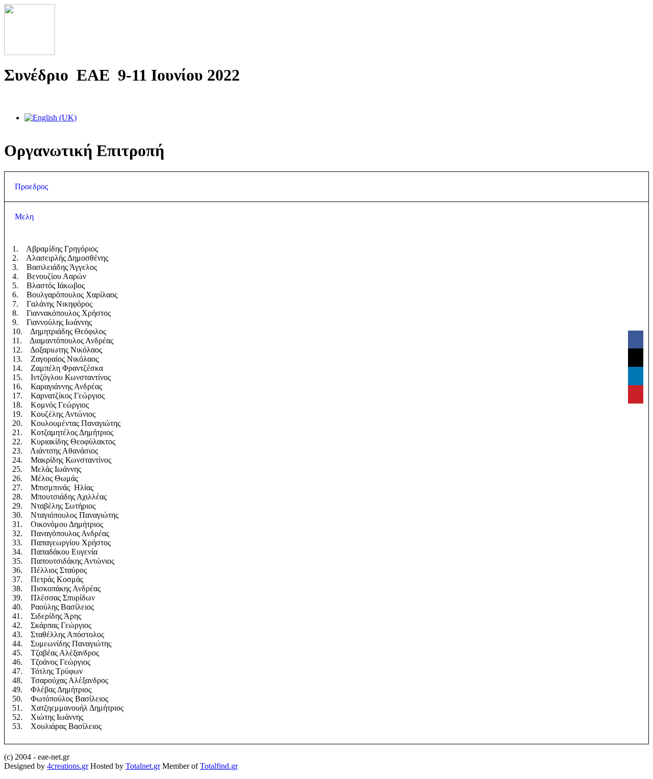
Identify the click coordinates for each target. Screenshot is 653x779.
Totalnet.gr (142, 766)
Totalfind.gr (219, 766)
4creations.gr (67, 766)
